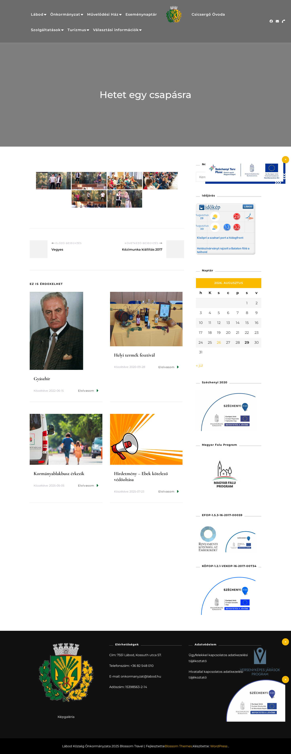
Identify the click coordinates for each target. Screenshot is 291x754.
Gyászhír (42, 379)
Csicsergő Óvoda (208, 14)
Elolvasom (86, 390)
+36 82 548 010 (142, 666)
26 (219, 342)
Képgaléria (66, 717)
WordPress (218, 746)
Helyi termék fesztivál (134, 355)
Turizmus (77, 30)
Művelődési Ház (103, 14)
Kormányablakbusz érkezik (59, 473)
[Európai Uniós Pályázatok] (245, 161)
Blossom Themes (178, 746)
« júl (199, 365)
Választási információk (116, 30)
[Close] (285, 641)
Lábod (37, 14)
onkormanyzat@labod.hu (141, 676)
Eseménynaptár (141, 14)
